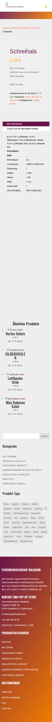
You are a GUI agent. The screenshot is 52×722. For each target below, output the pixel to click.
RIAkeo (44, 532)
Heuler (6, 522)
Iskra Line (16, 522)
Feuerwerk (35, 513)
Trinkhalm (28, 536)
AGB (31, 625)
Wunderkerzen (26, 541)
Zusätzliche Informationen (22, 128)
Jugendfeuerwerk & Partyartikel (20, 669)
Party (6, 532)
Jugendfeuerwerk (30, 522)
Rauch (35, 532)
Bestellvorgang (11, 697)
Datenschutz (21, 625)
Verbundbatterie (10, 541)
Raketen (27, 532)
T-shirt (18, 536)
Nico (33, 527)
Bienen (17, 508)
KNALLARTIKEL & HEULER (25, 28)
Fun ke (40, 518)
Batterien (7, 647)
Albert (6, 504)
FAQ (4, 703)
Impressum (7, 625)
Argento (25, 504)
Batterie (34, 504)
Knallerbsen (17, 527)
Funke (12, 103)
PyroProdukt (16, 532)
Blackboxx (27, 508)
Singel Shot (8, 536)
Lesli (27, 527)
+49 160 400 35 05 (10, 619)
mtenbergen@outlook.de (13, 614)
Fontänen (24, 518)
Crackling (38, 508)
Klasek (42, 522)
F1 (46, 508)
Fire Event (8, 518)
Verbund (38, 536)
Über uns (7, 692)
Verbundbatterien (12, 653)
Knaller (36, 100)
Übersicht (7, 28)
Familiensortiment (20, 513)
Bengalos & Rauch (12, 658)
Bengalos (8, 508)
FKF (15, 518)
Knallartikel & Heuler (14, 664)
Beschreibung (14, 123)
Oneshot (41, 527)
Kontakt (6, 708)
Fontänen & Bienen (12, 675)
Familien (7, 513)
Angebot (15, 504)
